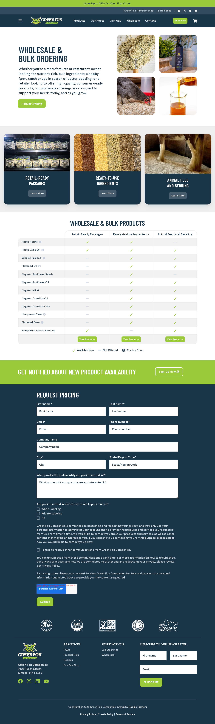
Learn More (37, 193)
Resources (72, 644)
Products (79, 20)
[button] (20, 21)
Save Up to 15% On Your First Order (107, 3)
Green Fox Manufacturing (138, 10)
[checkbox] (107, 513)
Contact (150, 20)
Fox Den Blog (71, 665)
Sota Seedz (164, 10)
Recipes (68, 659)
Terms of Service (125, 714)
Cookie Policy (105, 714)
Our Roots (97, 20)
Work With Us (113, 644)
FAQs (67, 649)
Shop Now (180, 20)
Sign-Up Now (167, 371)
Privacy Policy (88, 714)
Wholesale (133, 20)
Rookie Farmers (138, 706)
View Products (87, 339)
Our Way (115, 20)
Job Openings (110, 649)
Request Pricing (32, 103)
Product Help (71, 654)
